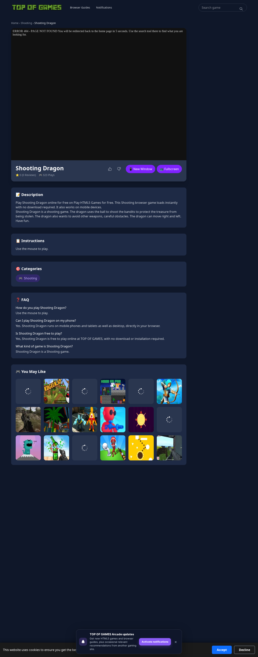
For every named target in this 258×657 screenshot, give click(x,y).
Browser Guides (80, 7)
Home (15, 23)
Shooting (26, 23)
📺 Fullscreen (169, 169)
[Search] (241, 8)
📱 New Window (140, 169)
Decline (244, 650)
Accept (222, 650)
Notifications (104, 7)
